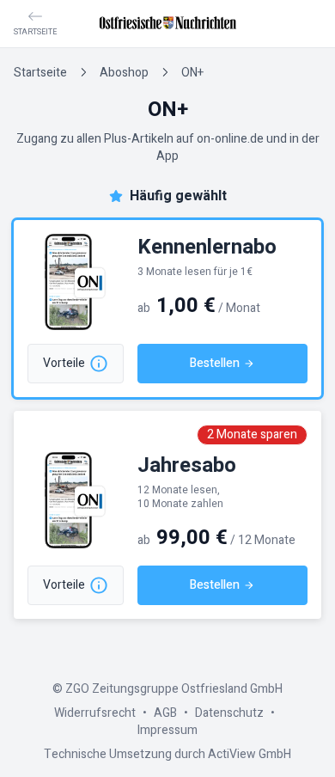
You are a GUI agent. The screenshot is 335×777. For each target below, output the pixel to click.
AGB (165, 713)
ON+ (192, 73)
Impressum (167, 730)
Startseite (40, 73)
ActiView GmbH (249, 754)
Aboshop (124, 73)
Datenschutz (229, 713)
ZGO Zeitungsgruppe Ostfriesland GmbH (174, 689)
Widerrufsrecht (95, 713)
